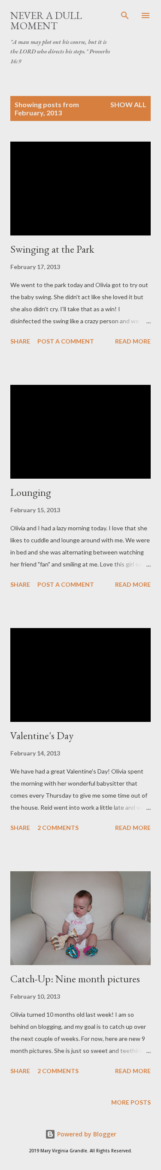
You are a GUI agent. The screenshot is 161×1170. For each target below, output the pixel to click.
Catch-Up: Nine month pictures (75, 978)
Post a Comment (65, 341)
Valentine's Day (41, 735)
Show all (128, 104)
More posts (131, 1102)
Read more (133, 341)
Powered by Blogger (85, 1134)
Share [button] (20, 341)
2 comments (58, 827)
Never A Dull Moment (46, 20)
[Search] (125, 15)
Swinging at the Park (52, 249)
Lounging (30, 492)
